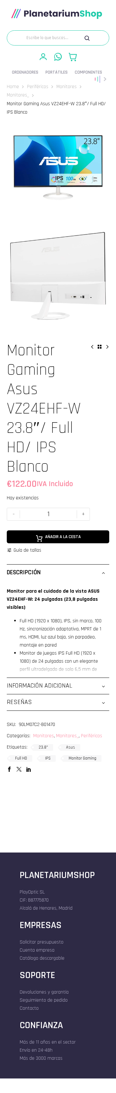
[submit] (87, 38)
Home (13, 86)
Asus (70, 747)
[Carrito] (73, 57)
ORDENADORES (25, 72)
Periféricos (37, 86)
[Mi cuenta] (43, 57)
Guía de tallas (27, 550)
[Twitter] (19, 769)
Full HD (21, 758)
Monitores (66, 86)
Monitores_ (18, 95)
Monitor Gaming (82, 758)
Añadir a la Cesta (63, 537)
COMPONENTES (88, 72)
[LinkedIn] (29, 769)
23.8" (43, 747)
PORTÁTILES (56, 72)
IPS (48, 758)
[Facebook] (9, 769)
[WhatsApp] (58, 57)
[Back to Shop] (99, 346)
